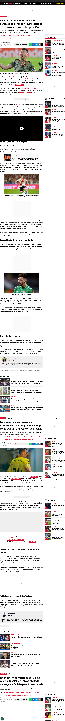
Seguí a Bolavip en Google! (21, 44)
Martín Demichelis (28, 79)
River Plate (11, 16)
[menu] (2, 3)
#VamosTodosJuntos (29, 538)
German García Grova (6, 42)
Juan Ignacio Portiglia (6, 699)
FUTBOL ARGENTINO (46, 3)
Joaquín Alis (4, 442)
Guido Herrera (14, 370)
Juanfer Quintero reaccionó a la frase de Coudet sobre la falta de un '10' (21, 436)
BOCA (25, 3)
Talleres (17, 104)
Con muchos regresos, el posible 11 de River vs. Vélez (17, 35)
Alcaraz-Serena (51, 0)
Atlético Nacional (16, 478)
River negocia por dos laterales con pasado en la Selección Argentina (21, 693)
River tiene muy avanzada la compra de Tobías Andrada (17, 696)
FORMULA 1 (36, 3)
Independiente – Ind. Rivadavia (24, 0)
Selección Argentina (25, 92)
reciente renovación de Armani (31, 88)
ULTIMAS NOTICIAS (17, 3)
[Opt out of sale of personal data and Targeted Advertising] (2, 718)
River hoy (15, 0)
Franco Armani (19, 84)
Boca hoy (9, 0)
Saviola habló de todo (42, 0)
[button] (33, 44)
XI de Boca (34, 0)
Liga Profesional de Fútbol (26, 370)
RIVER (30, 3)
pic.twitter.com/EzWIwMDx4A (27, 539)
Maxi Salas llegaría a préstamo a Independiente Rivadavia (18, 439)
